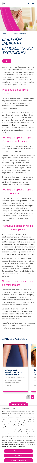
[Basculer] (33, 3)
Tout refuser (18, 455)
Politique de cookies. (25, 442)
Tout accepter (18, 451)
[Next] (32, 397)
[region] (18, 434)
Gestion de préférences (18, 460)
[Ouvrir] (28, 3)
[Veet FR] (5, 3)
